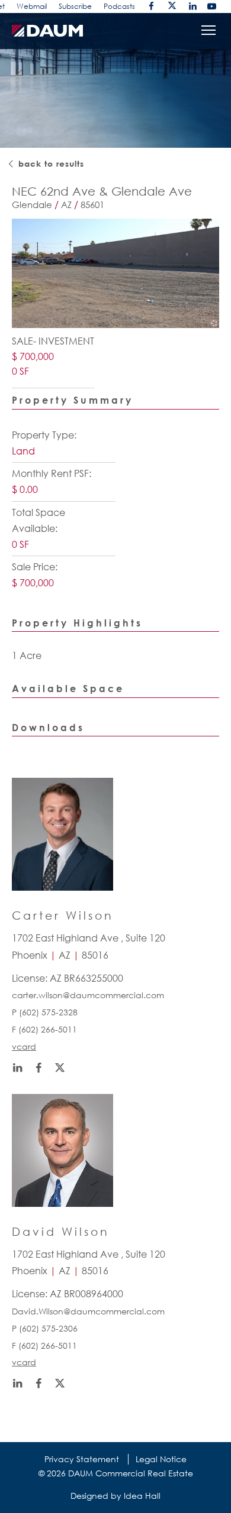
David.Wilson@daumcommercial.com (88, 1311)
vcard (24, 1046)
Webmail (32, 6)
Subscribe (75, 6)
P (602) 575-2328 (45, 1012)
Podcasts (119, 6)
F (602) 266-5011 (44, 1029)
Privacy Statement (81, 1459)
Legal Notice (161, 1459)
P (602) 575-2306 (45, 1328)
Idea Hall (142, 1496)
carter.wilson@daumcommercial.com (88, 995)
